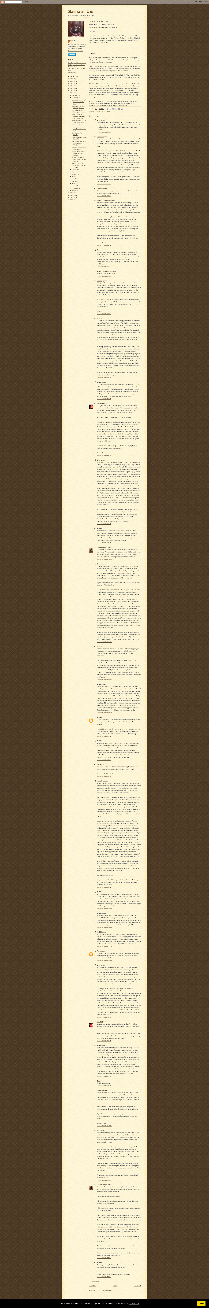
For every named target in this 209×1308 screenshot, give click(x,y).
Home (115, 1286)
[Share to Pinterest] (122, 109)
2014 (72, 86)
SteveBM (100, 403)
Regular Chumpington (104, 200)
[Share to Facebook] (119, 109)
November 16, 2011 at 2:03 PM (104, 736)
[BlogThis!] (113, 109)
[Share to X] (116, 109)
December (75, 95)
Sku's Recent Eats (80, 11)
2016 (72, 81)
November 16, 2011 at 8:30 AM (104, 455)
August (74, 174)
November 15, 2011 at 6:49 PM (104, 196)
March (74, 186)
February (74, 188)
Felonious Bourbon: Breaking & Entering (78, 115)
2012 (72, 90)
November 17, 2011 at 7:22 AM (104, 1076)
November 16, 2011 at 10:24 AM (104, 679)
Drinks (103, 111)
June (73, 179)
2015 (72, 83)
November (75, 97)
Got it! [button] (201, 1304)
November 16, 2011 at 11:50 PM (104, 960)
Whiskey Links (72, 66)
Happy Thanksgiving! (78, 118)
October (74, 169)
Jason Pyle (100, 136)
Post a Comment (95, 1281)
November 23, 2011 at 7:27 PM (104, 1277)
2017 (72, 79)
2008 (72, 197)
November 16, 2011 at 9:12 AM (104, 524)
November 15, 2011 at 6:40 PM (104, 132)
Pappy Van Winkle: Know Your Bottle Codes (79, 121)
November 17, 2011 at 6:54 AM (104, 1017)
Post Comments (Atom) (105, 1290)
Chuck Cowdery (102, 547)
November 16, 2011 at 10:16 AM (104, 642)
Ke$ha (94, 79)
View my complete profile (75, 51)
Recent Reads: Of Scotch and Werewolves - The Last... (79, 129)
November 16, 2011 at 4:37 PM (104, 760)
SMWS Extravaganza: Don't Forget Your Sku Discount (79, 159)
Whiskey (109, 111)
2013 (72, 88)
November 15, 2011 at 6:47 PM (104, 184)
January (74, 190)
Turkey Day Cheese (77, 125)
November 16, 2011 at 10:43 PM (104, 946)
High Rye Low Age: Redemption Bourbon (79, 111)
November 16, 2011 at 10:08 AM (104, 559)
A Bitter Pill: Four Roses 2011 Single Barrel (78, 107)
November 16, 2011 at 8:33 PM (104, 887)
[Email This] (110, 109)
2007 (72, 200)
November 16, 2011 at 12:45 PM (104, 712)
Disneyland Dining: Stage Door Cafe (79, 138)
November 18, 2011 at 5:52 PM (104, 1180)
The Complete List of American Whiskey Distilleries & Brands (77, 64)
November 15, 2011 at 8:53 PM (104, 266)
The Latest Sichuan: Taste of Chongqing (79, 148)
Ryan (98, 120)
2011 (72, 93)
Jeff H (99, 764)
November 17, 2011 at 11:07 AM (104, 1126)
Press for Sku (72, 72)
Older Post (137, 1286)
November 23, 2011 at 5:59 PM (104, 1258)
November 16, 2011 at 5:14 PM (104, 776)
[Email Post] (106, 109)
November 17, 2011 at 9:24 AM (104, 1085)
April (73, 183)
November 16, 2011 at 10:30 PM (104, 908)
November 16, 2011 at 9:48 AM (104, 543)
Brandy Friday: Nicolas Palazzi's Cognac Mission (78, 153)
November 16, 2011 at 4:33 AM (104, 377)
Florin (99, 951)
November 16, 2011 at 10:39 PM (104, 927)
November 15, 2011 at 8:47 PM (104, 245)
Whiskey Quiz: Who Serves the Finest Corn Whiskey (79, 165)
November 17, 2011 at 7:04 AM (104, 1041)
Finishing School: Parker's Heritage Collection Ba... (79, 102)
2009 (72, 195)
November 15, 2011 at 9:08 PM (104, 314)
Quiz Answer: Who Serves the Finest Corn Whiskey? (79, 143)
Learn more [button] (134, 1304)
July (73, 176)
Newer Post (92, 1286)
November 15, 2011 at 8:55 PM (104, 276)
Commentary (96, 111)
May (73, 181)
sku (72, 42)
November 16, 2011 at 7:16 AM (104, 399)
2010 (72, 193)
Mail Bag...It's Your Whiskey (77, 134)
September (75, 172)
